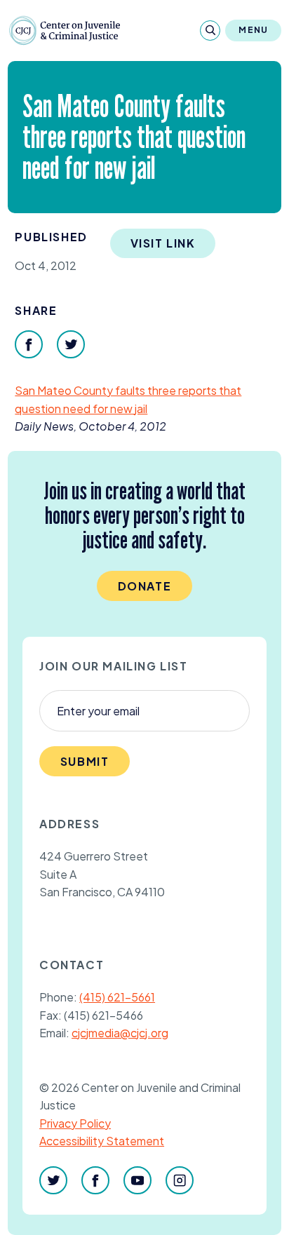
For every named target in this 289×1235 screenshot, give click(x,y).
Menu (253, 30)
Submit (84, 761)
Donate (145, 586)
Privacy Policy (75, 1123)
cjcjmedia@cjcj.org (120, 1032)
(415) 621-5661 (117, 997)
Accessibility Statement (101, 1140)
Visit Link (163, 243)
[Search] (210, 30)
